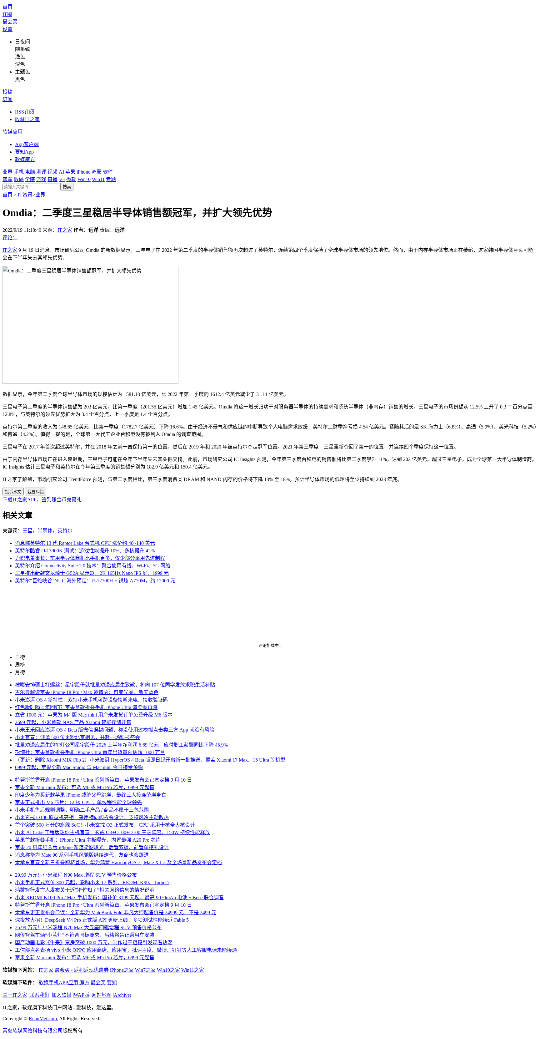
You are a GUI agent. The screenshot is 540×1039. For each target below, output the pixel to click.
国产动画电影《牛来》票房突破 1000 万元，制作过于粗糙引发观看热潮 (93, 942)
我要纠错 (36, 491)
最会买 (10, 21)
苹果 (70, 172)
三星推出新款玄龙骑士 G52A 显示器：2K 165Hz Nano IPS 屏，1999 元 (92, 573)
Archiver (122, 995)
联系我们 (39, 995)
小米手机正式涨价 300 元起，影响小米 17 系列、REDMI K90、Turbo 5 (92, 882)
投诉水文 (13, 491)
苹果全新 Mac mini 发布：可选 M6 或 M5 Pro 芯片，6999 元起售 (84, 787)
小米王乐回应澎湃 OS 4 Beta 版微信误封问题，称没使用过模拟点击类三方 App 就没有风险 (114, 729)
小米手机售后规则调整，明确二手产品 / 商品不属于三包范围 (82, 810)
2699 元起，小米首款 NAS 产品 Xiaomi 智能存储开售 (73, 722)
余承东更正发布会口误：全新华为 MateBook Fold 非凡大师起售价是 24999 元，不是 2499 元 (115, 912)
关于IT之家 (14, 995)
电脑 (30, 172)
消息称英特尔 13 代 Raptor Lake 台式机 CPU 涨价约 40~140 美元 (85, 543)
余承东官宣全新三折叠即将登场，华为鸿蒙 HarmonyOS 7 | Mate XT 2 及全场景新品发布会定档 (118, 862)
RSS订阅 (24, 111)
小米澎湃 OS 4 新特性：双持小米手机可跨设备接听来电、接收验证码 (91, 699)
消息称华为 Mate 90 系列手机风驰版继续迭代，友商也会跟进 (82, 855)
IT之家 (65, 230)
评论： (10, 237)
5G (62, 179)
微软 (71, 179)
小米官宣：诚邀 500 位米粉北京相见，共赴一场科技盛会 (77, 737)
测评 (41, 172)
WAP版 (81, 995)
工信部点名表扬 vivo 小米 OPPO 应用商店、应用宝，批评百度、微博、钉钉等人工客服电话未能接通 (126, 950)
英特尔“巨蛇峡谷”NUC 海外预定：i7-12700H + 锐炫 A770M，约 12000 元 (95, 580)
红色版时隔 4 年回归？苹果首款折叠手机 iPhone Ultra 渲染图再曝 (86, 707)
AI (61, 172)
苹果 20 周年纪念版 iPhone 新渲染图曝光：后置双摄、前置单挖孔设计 (92, 847)
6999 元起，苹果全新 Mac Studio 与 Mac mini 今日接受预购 (79, 767)
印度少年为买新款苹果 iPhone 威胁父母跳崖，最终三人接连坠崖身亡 (90, 795)
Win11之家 (192, 970)
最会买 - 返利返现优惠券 (82, 970)
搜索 (67, 187)
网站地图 (102, 995)
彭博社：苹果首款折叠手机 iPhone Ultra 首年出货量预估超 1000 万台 (90, 752)
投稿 (7, 91)
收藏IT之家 (27, 119)
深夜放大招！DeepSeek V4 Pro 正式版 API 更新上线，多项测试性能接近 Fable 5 (102, 920)
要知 (112, 982)
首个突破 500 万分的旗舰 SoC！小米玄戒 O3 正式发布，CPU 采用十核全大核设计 (105, 825)
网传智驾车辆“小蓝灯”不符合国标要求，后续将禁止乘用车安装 (84, 935)
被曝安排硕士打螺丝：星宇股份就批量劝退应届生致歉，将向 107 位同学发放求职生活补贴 (115, 684)
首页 (7, 6)
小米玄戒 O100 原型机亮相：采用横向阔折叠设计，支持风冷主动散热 (92, 817)
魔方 (84, 982)
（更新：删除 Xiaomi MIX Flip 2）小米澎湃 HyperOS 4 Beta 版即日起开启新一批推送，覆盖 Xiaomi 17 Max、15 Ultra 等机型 (150, 760)
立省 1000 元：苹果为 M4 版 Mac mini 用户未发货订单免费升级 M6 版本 (93, 714)
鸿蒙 (97, 172)
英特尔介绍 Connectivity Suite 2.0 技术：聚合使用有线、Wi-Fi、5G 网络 (92, 565)
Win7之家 (145, 970)
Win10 (84, 179)
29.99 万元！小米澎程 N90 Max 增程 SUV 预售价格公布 (76, 875)
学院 (30, 179)
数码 (19, 179)
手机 (19, 172)
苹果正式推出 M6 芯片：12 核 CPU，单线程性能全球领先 (78, 802)
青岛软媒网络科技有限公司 (32, 1030)
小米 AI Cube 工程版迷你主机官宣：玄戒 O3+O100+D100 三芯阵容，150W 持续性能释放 (112, 832)
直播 (53, 179)
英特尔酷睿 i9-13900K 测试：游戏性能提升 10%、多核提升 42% (85, 550)
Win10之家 (168, 970)
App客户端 (27, 144)
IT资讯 (25, 194)
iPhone (83, 172)
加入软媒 (62, 995)
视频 (53, 172)
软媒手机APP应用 (58, 982)
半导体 (45, 530)
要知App (24, 152)
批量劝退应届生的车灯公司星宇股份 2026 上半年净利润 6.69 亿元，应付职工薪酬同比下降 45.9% (121, 745)
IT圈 (7, 14)
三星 (27, 530)
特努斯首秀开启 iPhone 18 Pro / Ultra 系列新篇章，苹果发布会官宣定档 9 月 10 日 (103, 780)
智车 (7, 179)
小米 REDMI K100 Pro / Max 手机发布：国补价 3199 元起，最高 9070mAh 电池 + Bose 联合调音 (119, 897)
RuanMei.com (43, 1018)
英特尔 (65, 530)
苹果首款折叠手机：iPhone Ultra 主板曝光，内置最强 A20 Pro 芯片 (88, 840)
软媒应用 (12, 131)
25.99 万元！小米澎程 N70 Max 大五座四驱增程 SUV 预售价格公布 (88, 927)
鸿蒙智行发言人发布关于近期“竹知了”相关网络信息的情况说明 (84, 890)
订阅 (7, 99)
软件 (108, 172)
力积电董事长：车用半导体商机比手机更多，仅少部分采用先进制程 (90, 558)
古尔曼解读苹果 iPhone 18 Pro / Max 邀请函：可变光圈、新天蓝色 (86, 692)
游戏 (41, 179)
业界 (7, 172)
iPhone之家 (122, 970)
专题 (111, 179)
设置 (7, 29)
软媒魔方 (25, 159)
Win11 (98, 179)
